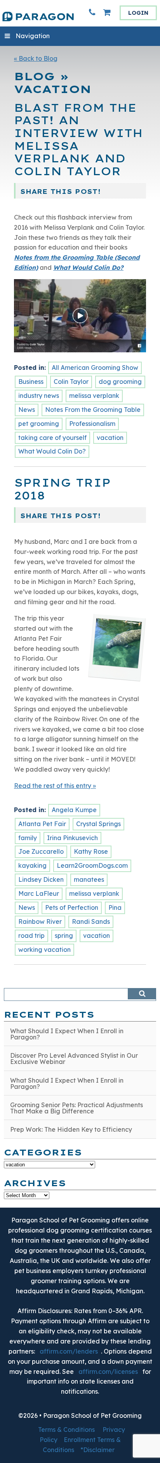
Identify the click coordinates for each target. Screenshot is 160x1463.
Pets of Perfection (71, 907)
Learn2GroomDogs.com (92, 865)
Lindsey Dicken (41, 879)
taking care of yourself (52, 437)
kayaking (32, 865)
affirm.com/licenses (108, 1371)
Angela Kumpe (74, 810)
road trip (31, 935)
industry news (38, 395)
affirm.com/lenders (69, 1351)
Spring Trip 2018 (62, 489)
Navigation (33, 36)
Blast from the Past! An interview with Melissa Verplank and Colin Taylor (78, 139)
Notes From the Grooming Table (93, 409)
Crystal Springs (98, 824)
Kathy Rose (91, 851)
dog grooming (120, 381)
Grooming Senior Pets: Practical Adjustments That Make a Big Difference (76, 1108)
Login (138, 12)
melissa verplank (94, 395)
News (26, 409)
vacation (110, 437)
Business (30, 381)
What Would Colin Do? (52, 451)
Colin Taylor (71, 381)
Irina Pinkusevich (72, 838)
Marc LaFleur (38, 893)
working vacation (44, 949)
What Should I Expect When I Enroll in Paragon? (66, 1034)
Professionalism (92, 423)
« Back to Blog (35, 58)
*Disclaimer (97, 1450)
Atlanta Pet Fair (42, 824)
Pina (115, 907)
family (27, 838)
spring (64, 935)
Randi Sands (91, 921)
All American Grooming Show (95, 367)
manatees (89, 879)
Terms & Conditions (66, 1429)
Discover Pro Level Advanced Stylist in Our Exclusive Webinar (74, 1059)
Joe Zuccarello (41, 851)
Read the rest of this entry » (55, 786)
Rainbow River (40, 921)
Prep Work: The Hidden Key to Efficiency (71, 1129)
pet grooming (38, 423)
